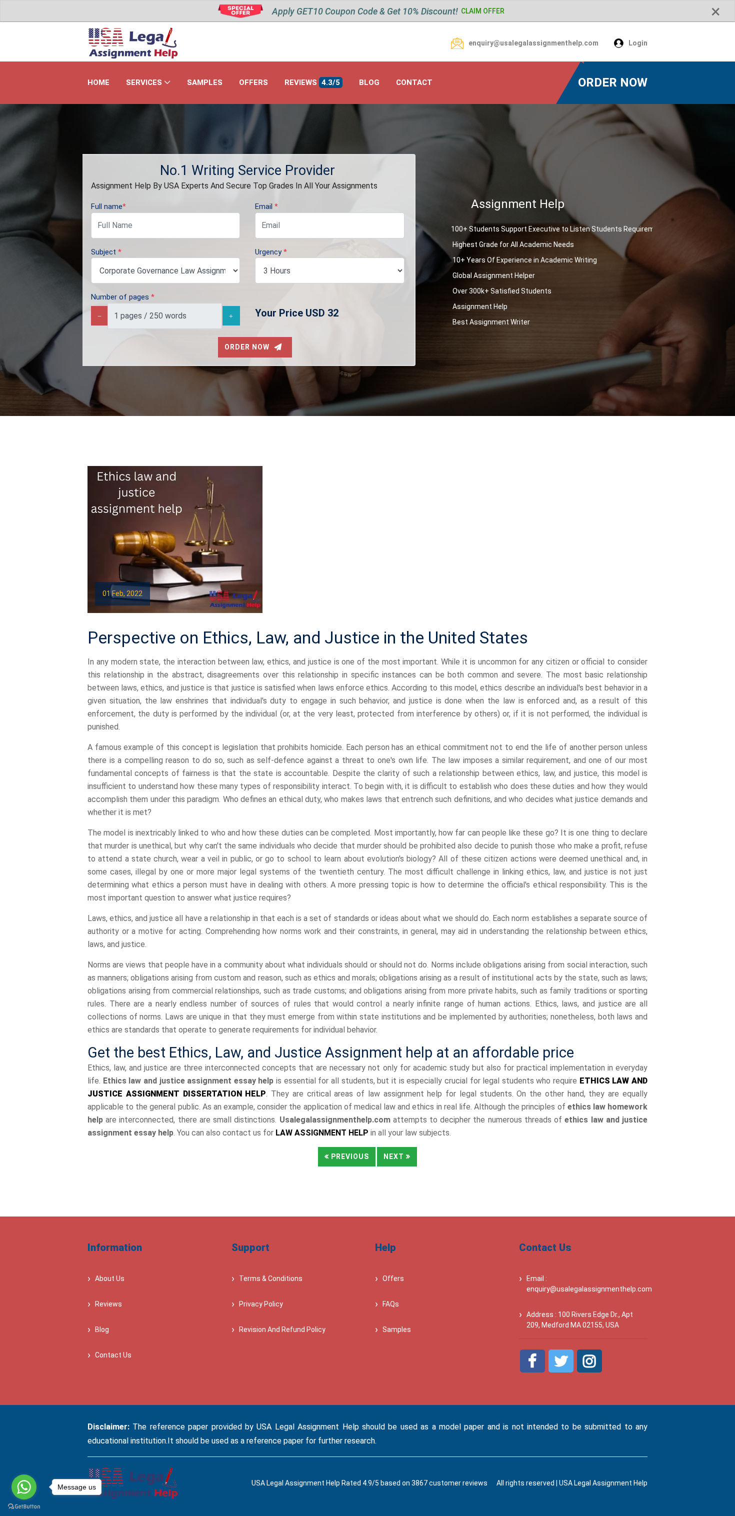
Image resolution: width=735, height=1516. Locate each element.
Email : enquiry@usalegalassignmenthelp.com (587, 1283)
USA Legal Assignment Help (603, 1483)
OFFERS (253, 82)
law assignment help (322, 1133)
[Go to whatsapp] (24, 1487)
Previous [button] (349, 1156)
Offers (393, 1278)
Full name (108, 206)
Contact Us (113, 1355)
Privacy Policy (261, 1304)
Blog (102, 1330)
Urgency (271, 252)
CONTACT (414, 82)
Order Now (248, 347)
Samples (396, 1330)
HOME (99, 82)
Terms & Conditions (270, 1278)
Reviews (108, 1304)
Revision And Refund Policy (282, 1330)
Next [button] (395, 1156)
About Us (109, 1278)
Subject (106, 252)
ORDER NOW (613, 83)
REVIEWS (312, 82)
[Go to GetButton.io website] (24, 1506)
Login (638, 43)
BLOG (369, 82)
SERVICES (144, 82)
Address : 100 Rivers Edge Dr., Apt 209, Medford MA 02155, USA (579, 1319)
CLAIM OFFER (482, 11)
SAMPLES (204, 82)
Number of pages (122, 297)
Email (266, 206)
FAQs (390, 1304)
